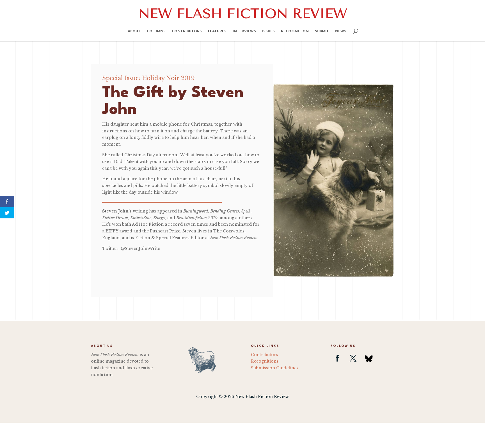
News (340, 31)
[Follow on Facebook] (337, 358)
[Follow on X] (353, 358)
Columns (156, 31)
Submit (322, 31)
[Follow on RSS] (369, 358)
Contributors (187, 31)
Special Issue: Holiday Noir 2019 (148, 78)
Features (217, 31)
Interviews (244, 31)
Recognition (295, 31)
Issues (268, 31)
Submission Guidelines (274, 367)
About (134, 31)
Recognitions (264, 361)
